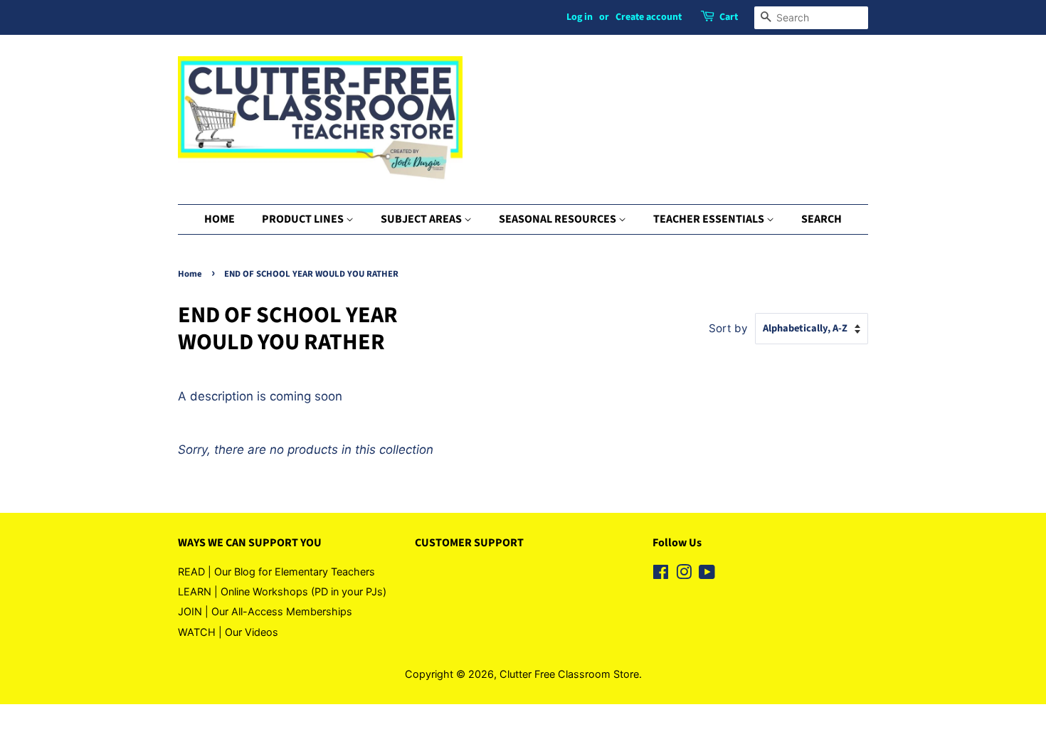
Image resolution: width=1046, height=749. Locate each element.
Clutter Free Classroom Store (569, 674)
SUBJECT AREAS (422, 219)
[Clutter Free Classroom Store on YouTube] (707, 574)
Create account (649, 17)
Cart (728, 17)
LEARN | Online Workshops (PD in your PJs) (282, 591)
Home (190, 273)
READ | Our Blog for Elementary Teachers (276, 571)
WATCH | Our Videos (228, 632)
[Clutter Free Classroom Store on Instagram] (684, 574)
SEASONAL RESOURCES (558, 219)
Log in (579, 17)
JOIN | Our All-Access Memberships (265, 611)
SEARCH (821, 219)
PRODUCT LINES (304, 219)
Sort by (728, 328)
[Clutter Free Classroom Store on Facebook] (661, 574)
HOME (219, 219)
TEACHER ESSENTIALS (709, 219)
